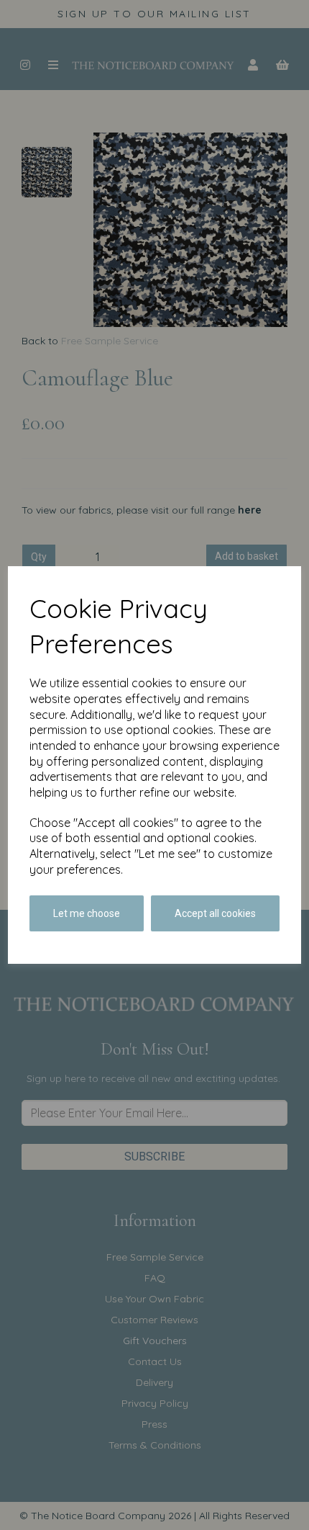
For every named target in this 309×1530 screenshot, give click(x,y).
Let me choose (86, 913)
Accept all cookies (215, 913)
